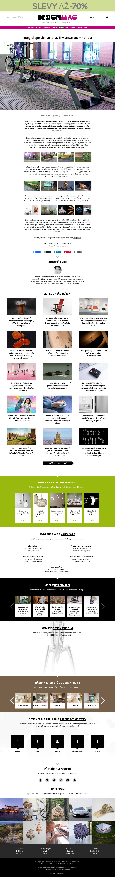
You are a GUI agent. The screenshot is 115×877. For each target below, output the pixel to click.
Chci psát (19, 853)
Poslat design (95, 851)
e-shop (9, 17)
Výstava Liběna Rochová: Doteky (82, 556)
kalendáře (68, 534)
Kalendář (70, 851)
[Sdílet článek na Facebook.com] (37, 252)
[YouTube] (68, 780)
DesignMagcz (62, 793)
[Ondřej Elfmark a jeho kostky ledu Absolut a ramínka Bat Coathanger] (66, 210)
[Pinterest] (61, 780)
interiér (54, 28)
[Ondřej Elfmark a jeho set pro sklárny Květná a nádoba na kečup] (32, 210)
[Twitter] (54, 780)
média (80, 28)
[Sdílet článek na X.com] (47, 252)
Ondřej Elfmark (65, 243)
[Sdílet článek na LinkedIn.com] (57, 252)
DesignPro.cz (71, 683)
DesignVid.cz (62, 585)
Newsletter (70, 853)
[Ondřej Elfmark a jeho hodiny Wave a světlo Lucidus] (83, 210)
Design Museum (63, 628)
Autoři (45, 851)
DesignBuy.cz (68, 482)
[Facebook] (40, 780)
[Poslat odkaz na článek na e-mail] (78, 252)
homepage (31, 28)
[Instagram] (47, 780)
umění (85, 28)
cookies (74, 868)
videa (14, 17)
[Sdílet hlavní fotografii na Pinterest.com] (67, 252)
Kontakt (20, 848)
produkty (61, 28)
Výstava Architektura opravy (81, 546)
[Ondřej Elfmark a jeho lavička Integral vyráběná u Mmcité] (57, 76)
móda (67, 28)
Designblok (77, 237)
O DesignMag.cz (45, 848)
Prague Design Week (73, 719)
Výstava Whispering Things (33, 556)
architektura (46, 28)
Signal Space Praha (56, 567)
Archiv (45, 853)
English (95, 853)
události (38, 28)
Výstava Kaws (33, 546)
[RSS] (74, 780)
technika (73, 28)
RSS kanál (70, 848)
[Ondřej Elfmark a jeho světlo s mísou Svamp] (49, 210)
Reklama (19, 851)
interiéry (20, 17)
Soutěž (95, 848)
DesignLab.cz (61, 873)
